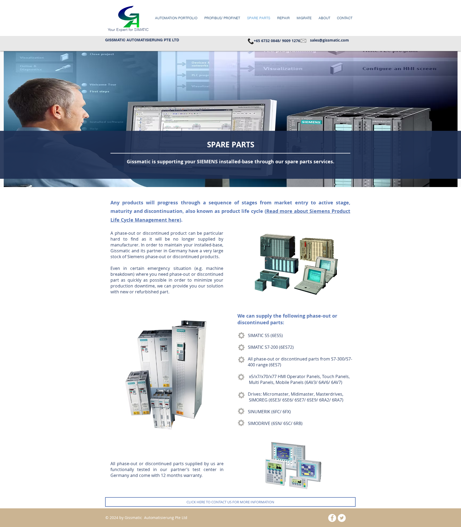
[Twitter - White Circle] (342, 518)
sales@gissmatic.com (329, 40)
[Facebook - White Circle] (332, 518)
